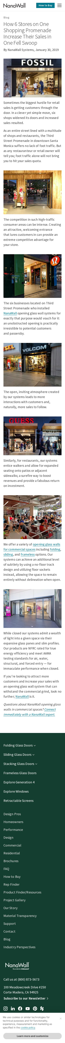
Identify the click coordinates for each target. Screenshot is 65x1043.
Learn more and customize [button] (32, 1035)
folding (55, 549)
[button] (59, 6)
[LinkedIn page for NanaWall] (13, 1009)
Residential (11, 853)
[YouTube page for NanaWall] (27, 1008)
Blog (6, 17)
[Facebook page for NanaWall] (20, 1008)
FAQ (6, 869)
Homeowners (13, 822)
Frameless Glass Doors (19, 773)
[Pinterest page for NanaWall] (35, 1008)
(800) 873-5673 (28, 979)
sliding (8, 554)
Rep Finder (11, 884)
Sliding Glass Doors (17, 754)
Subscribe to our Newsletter (24, 998)
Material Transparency (20, 915)
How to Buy (45, 5)
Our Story (10, 908)
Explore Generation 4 (18, 782)
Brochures (10, 861)
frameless (28, 554)
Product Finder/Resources (22, 892)
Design (8, 837)
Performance (13, 829)
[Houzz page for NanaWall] (42, 1009)
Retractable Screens (18, 800)
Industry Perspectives (19, 947)
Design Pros (12, 814)
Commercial (12, 845)
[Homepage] (14, 5)
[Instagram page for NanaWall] (5, 1008)
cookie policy (28, 1027)
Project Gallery (14, 900)
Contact (9, 931)
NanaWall (10, 313)
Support (9, 923)
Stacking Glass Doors (18, 763)
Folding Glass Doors (18, 745)
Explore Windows (16, 791)
